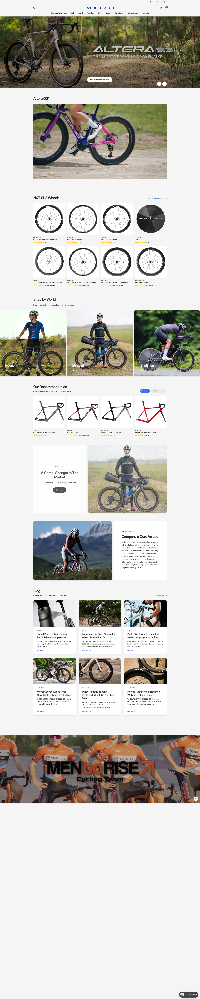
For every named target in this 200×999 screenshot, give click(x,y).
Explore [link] (7, 370)
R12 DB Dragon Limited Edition (112, 432)
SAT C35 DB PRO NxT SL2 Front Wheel (81, 283)
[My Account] (161, 8)
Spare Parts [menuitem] (119, 13)
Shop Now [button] (59, 490)
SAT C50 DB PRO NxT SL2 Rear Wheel (47, 283)
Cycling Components (159, 391)
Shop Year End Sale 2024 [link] (156, 198)
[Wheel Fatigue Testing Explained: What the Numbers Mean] (100, 671)
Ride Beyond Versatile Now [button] (99, 80)
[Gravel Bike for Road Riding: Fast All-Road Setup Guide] (54, 613)
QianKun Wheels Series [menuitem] (59, 13)
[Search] (34, 8)
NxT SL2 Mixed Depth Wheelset (45, 240)
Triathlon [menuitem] (90, 13)
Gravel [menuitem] (80, 13)
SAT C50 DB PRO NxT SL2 (110, 240)
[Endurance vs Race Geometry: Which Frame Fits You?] (100, 613)
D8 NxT (137, 240)
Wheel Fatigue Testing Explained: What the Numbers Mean (98, 695)
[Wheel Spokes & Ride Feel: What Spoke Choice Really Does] (54, 671)
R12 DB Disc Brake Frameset (44, 432)
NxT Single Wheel (141, 283)
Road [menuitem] (72, 13)
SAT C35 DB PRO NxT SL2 (77, 240)
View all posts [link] (160, 595)
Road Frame (144, 391)
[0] (165, 8)
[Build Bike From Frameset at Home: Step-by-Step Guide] (145, 613)
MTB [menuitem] (99, 13)
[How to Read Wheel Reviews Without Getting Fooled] (145, 671)
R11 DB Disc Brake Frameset (145, 432)
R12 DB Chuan (72, 432)
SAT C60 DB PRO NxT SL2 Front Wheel (115, 283)
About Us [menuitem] (146, 13)
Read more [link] (40, 650)
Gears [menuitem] (108, 13)
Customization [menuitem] (133, 13)
